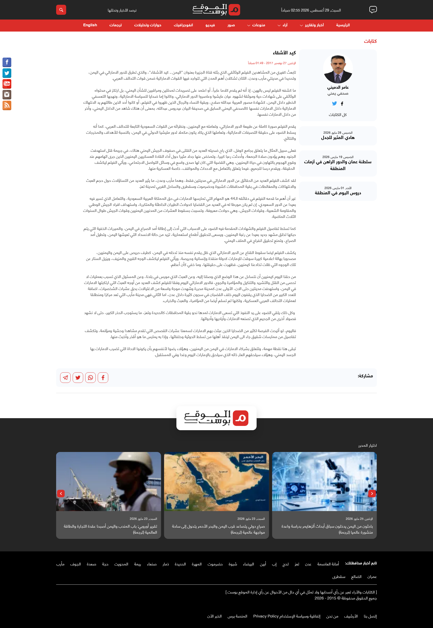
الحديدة (180, 563)
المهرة (197, 563)
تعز (297, 563)
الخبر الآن (214, 615)
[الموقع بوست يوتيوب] (7, 84)
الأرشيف (351, 615)
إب (274, 563)
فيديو (210, 25)
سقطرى (339, 576)
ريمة (137, 563)
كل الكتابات (338, 114)
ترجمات (116, 25)
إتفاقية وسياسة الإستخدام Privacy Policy (286, 615)
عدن (308, 563)
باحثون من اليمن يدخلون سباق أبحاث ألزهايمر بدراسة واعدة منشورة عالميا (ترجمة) (327, 529)
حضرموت (215, 563)
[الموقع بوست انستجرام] (7, 94)
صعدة (91, 563)
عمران (372, 576)
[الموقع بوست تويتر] (7, 73)
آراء (285, 25)
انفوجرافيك (183, 25)
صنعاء (152, 563)
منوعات (258, 25)
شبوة (233, 563)
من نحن (332, 615)
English (90, 25)
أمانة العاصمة (328, 563)
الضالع (356, 576)
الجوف (75, 563)
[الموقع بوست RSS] (7, 105)
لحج (286, 563)
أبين (263, 563)
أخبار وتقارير (314, 25)
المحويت (121, 563)
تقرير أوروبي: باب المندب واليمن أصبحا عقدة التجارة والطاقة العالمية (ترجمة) (110, 529)
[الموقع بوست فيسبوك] (7, 62)
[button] (372, 493)
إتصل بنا (370, 615)
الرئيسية (343, 25)
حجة (105, 563)
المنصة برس (237, 615)
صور (231, 25)
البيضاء (248, 563)
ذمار (166, 563)
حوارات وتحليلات (147, 25)
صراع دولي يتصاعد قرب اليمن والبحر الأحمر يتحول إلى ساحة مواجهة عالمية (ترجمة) (218, 529)
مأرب (60, 563)
